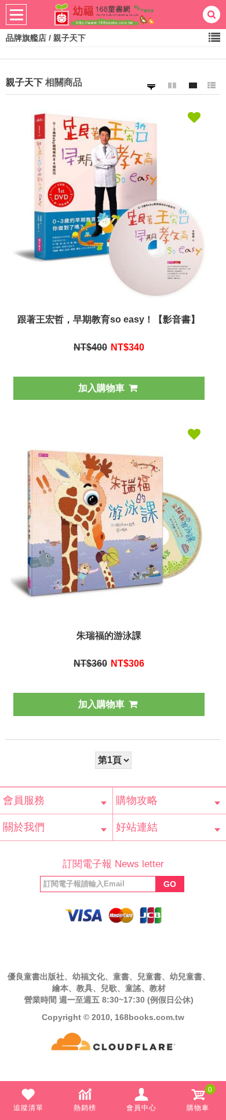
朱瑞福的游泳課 (108, 635)
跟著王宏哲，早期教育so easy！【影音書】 (108, 319)
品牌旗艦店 (26, 37)
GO (169, 884)
